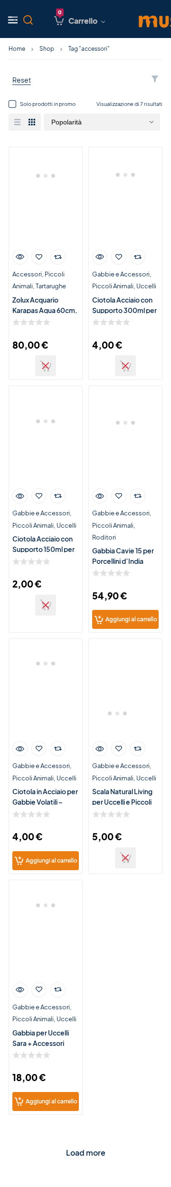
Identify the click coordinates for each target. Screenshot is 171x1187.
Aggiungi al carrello (131, 619)
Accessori (27, 274)
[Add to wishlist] (39, 257)
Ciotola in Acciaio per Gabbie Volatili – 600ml (45, 802)
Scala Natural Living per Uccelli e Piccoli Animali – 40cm (122, 802)
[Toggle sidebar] (14, 19)
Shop (46, 48)
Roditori (104, 537)
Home (17, 48)
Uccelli (146, 286)
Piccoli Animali (112, 286)
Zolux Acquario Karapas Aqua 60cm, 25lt (44, 310)
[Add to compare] (58, 257)
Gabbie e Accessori (121, 274)
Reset (21, 80)
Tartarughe (51, 286)
